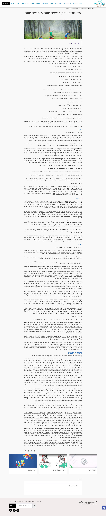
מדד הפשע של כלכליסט (61, 336)
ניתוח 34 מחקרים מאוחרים (74, 149)
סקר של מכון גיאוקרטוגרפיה (70, 186)
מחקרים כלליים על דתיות (40, 313)
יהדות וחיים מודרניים (89, 8)
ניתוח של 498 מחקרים (75, 144)
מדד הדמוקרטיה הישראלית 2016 (43, 311)
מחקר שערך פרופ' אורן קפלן (64, 188)
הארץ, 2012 (63, 208)
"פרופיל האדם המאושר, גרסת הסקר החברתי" (40, 160)
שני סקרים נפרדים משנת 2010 (56, 343)
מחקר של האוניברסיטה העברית (73, 203)
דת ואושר (67, 132)
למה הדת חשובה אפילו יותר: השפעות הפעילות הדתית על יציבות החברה (53, 57)
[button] (14, 3)
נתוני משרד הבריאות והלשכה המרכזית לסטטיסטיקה (63, 229)
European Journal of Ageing (67, 223)
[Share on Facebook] (34, 450)
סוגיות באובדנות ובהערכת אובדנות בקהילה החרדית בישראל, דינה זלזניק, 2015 (53, 312)
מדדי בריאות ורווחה (45, 308)
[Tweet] (31, 450)
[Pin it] (28, 450)
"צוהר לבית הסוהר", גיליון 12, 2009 (43, 320)
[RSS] (25, 450)
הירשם (12, 506)
